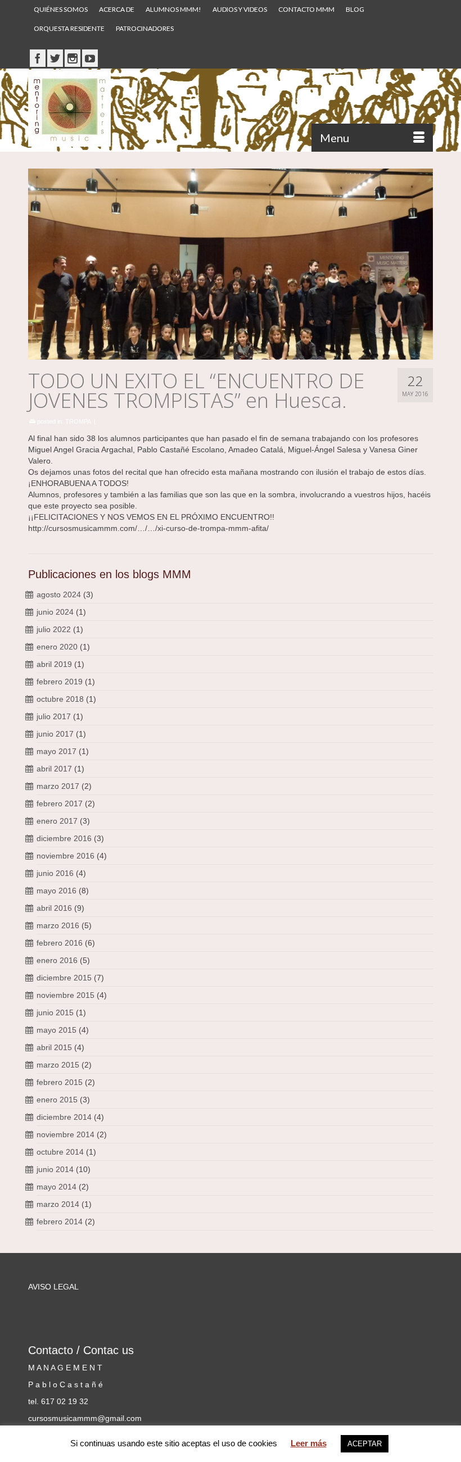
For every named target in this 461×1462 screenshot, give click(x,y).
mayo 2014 (56, 1186)
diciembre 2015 (64, 977)
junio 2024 (55, 611)
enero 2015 (57, 1099)
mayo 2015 (56, 1029)
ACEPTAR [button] (364, 1444)
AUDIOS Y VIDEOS (240, 9)
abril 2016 (54, 907)
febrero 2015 (60, 1082)
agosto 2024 (59, 594)
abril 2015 (54, 1047)
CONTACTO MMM (306, 9)
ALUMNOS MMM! (173, 9)
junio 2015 (55, 1012)
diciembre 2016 (64, 838)
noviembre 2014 (65, 1134)
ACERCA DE (116, 9)
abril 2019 (54, 664)
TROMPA (78, 421)
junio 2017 (55, 733)
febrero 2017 (60, 803)
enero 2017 (57, 820)
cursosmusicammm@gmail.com (85, 1418)
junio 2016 (55, 873)
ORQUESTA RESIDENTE (69, 28)
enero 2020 (57, 646)
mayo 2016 (56, 890)
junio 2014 (55, 1169)
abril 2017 (54, 768)
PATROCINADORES (145, 28)
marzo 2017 (58, 786)
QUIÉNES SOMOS (61, 9)
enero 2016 (57, 960)
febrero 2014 (60, 1221)
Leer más (309, 1443)
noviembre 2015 (65, 995)
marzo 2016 (58, 925)
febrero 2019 (60, 681)
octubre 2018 (60, 698)
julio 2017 (54, 716)
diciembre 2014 (64, 1117)
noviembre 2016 (65, 855)
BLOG (355, 9)
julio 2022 (54, 629)
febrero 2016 (60, 942)
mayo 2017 (56, 751)
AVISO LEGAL (53, 1286)
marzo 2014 (58, 1204)
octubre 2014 (60, 1151)
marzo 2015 (58, 1064)
